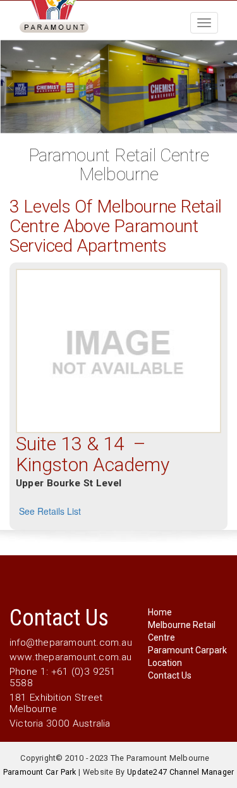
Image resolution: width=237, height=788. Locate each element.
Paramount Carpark (187, 650)
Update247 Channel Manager (180, 772)
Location (165, 663)
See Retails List (50, 511)
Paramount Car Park (39, 772)
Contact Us (169, 675)
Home (160, 612)
